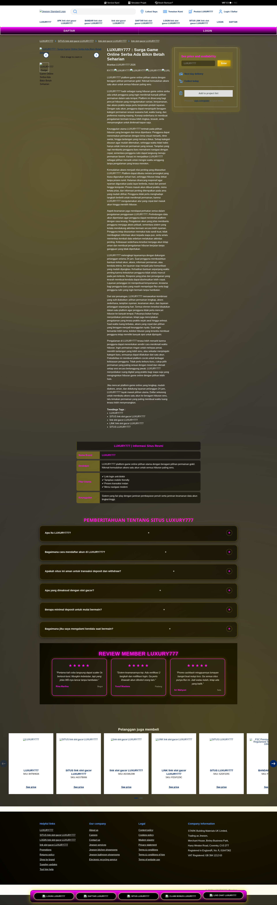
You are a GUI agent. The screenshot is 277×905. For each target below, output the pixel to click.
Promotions (45, 850)
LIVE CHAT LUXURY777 (225, 896)
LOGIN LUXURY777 (55, 895)
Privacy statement (147, 845)
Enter (224, 63)
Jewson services (97, 845)
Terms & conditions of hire (151, 854)
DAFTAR (233, 22)
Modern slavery (146, 840)
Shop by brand (47, 859)
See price (31, 787)
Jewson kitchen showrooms (103, 850)
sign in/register (201, 100)
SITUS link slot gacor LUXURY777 (57, 835)
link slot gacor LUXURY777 (119, 21)
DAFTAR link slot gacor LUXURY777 (143, 21)
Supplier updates (48, 864)
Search (74, 11)
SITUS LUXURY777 (140, 895)
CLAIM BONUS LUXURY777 (183, 895)
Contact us (94, 840)
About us (93, 830)
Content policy (145, 830)
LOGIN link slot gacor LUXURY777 (171, 21)
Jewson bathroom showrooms (104, 854)
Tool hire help (47, 869)
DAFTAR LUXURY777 (98, 895)
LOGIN (220, 22)
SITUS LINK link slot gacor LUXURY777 (199, 21)
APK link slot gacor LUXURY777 (66, 21)
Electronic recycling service (103, 859)
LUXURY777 (45, 22)
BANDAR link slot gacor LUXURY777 (93, 21)
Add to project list (208, 93)
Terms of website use (149, 859)
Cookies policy (146, 835)
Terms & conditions (148, 850)
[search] (103, 11)
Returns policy (47, 854)
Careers (93, 835)
